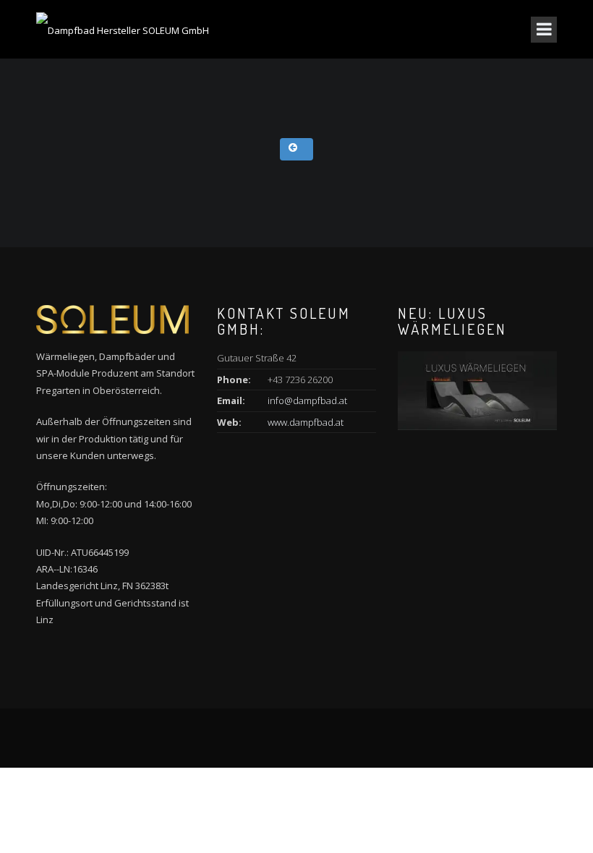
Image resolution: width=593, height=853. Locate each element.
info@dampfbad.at (307, 400)
